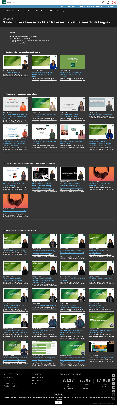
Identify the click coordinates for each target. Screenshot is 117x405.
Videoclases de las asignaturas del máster (23, 42)
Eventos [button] (110, 6)
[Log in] (108, 2)
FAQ (35, 383)
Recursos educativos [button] (95, 6)
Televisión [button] (71, 6)
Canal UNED (38, 377)
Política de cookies (10, 386)
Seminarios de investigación (19, 44)
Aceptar (58, 402)
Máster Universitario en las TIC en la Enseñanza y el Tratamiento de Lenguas (42, 11)
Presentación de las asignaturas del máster (23, 38)
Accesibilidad (8, 377)
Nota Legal (8, 380)
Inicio (62, 6)
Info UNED (37, 380)
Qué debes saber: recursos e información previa (24, 36)
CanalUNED (6, 11)
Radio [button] (81, 6)
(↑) (4, 52)
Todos (14, 11)
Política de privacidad (11, 383)
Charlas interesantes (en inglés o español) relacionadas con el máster (30, 40)
